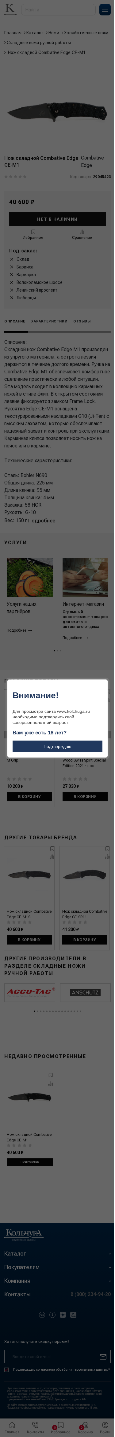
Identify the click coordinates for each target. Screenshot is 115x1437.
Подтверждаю (57, 746)
